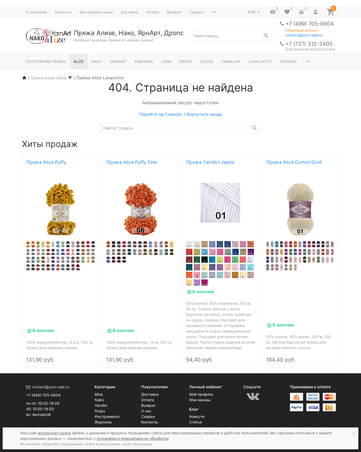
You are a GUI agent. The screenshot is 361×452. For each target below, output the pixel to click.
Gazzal (207, 61)
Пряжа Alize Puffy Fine (131, 162)
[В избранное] (89, 355)
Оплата (152, 12)
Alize (78, 61)
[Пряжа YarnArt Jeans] (220, 203)
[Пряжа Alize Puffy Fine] (140, 209)
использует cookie (54, 433)
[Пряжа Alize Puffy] (60, 209)
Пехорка (288, 61)
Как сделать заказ (96, 12)
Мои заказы (200, 400)
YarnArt (118, 61)
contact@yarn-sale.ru (304, 35)
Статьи (195, 422)
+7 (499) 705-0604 (309, 24)
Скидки (196, 12)
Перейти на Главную (160, 114)
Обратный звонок (301, 30)
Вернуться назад (204, 114)
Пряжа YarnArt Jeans (210, 162)
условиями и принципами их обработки (132, 438)
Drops (185, 61)
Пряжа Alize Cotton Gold (294, 162)
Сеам (166, 61)
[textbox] (231, 35)
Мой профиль (201, 394)
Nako (96, 61)
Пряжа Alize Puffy (46, 162)
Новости (196, 416)
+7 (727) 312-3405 (308, 44)
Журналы (103, 422)
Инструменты (107, 416)
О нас (146, 411)
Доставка (129, 12)
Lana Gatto (260, 61)
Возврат (174, 12)
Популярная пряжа (46, 61)
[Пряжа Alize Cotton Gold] (300, 209)
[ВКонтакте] (253, 396)
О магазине (36, 12)
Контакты (63, 12)
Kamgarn (144, 61)
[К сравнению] (80, 355)
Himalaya (231, 61)
